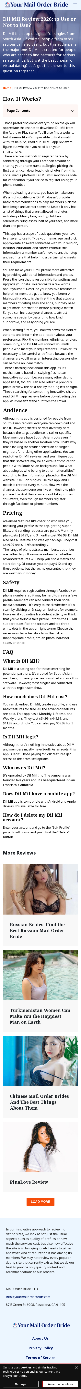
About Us (40, 1338)
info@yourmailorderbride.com (28, 1297)
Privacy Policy (41, 1348)
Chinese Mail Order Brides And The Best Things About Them (39, 1102)
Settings (20, 1384)
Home (7, 88)
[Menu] (75, 5)
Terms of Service (40, 1357)
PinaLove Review (29, 1182)
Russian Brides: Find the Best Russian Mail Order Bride (37, 930)
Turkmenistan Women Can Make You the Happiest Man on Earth (40, 1016)
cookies (26, 1367)
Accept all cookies (60, 1384)
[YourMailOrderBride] (35, 5)
